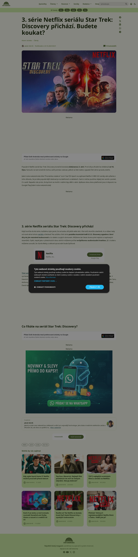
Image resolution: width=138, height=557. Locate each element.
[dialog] (69, 278)
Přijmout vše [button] (94, 287)
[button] (69, 281)
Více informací (51, 277)
